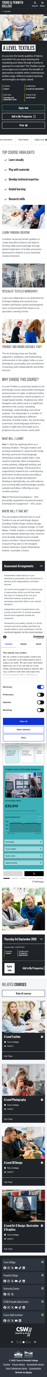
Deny (23, 738)
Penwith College (11, 1275)
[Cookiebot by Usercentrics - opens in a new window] (33, 637)
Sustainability (35, 1368)
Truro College (9, 1262)
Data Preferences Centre (16, 1368)
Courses (7, 11)
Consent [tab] (8, 644)
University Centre (11, 1288)
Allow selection (23, 730)
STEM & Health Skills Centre (16, 1301)
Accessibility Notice (35, 1364)
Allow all (23, 721)
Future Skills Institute (13, 1315)
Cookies (6, 1364)
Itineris (29, 1372)
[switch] (40, 695)
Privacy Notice (18, 1364)
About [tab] (38, 644)
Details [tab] (23, 644)
